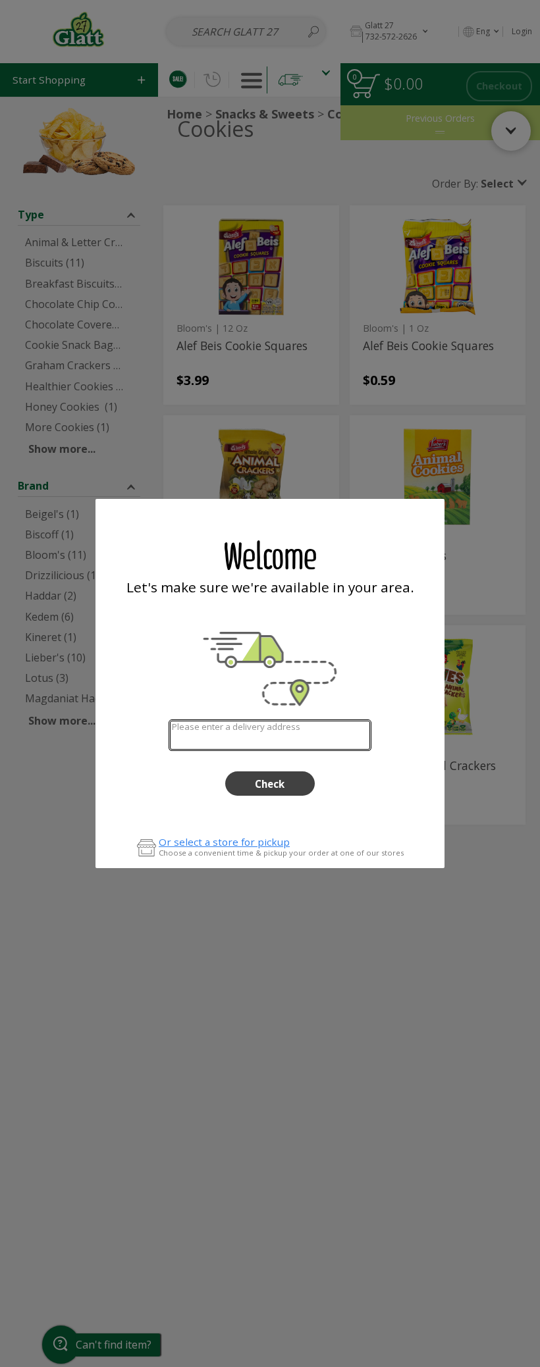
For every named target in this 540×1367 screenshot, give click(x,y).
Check (269, 783)
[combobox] (270, 734)
